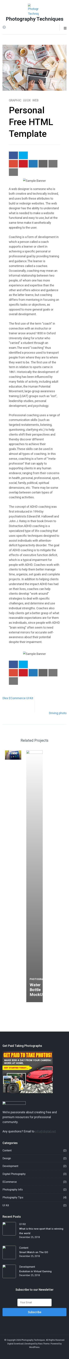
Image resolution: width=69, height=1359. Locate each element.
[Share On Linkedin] (33, 164)
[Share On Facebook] (13, 155)
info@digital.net (45, 1131)
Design (7, 1158)
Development (10, 1166)
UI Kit (6, 1205)
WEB (35, 100)
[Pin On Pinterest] (23, 164)
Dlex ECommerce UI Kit (18, 698)
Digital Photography (14, 1174)
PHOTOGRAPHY (38, 979)
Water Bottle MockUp (37, 990)
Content (7, 1150)
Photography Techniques (34, 19)
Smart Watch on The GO (33, 1252)
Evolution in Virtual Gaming (35, 1271)
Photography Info (13, 1189)
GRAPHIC (15, 100)
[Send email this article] (43, 164)
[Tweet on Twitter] (23, 155)
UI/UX (27, 100)
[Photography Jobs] (28, 1092)
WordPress (34, 1347)
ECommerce (10, 1181)
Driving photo (57, 713)
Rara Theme (44, 1343)
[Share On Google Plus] (13, 164)
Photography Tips (13, 1197)
